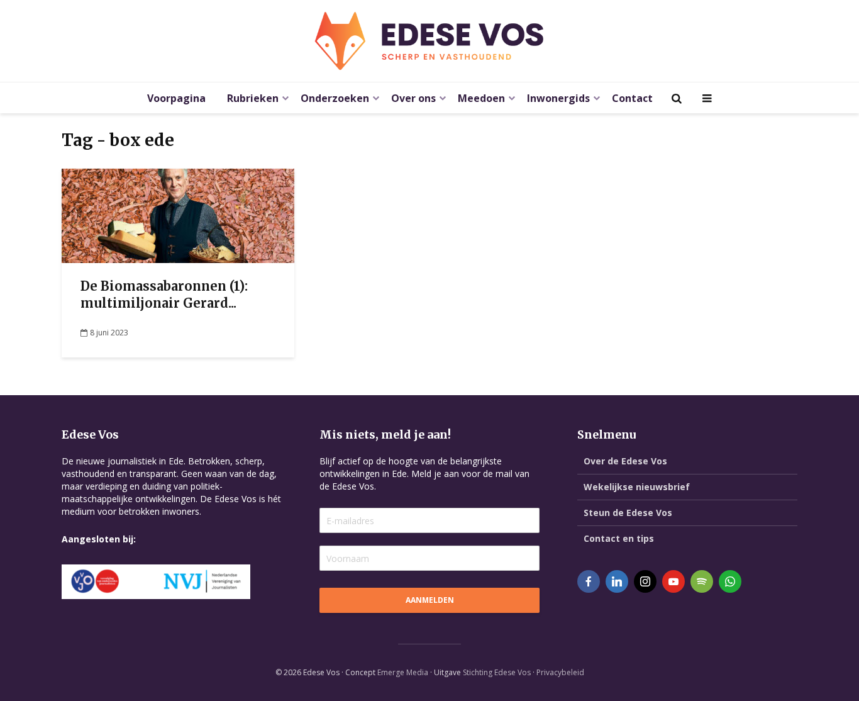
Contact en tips (619, 538)
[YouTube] (673, 581)
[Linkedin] (617, 581)
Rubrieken (253, 98)
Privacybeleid (560, 672)
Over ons (413, 98)
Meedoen (481, 98)
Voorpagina (176, 98)
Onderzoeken (335, 98)
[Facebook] (588, 581)
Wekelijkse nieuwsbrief (637, 487)
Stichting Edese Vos (497, 672)
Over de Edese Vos (625, 461)
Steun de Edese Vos (628, 513)
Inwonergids (558, 98)
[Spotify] (701, 581)
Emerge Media (402, 672)
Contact (632, 98)
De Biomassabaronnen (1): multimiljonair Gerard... (164, 294)
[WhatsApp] (730, 581)
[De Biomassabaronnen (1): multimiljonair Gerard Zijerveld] (178, 215)
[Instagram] (645, 581)
